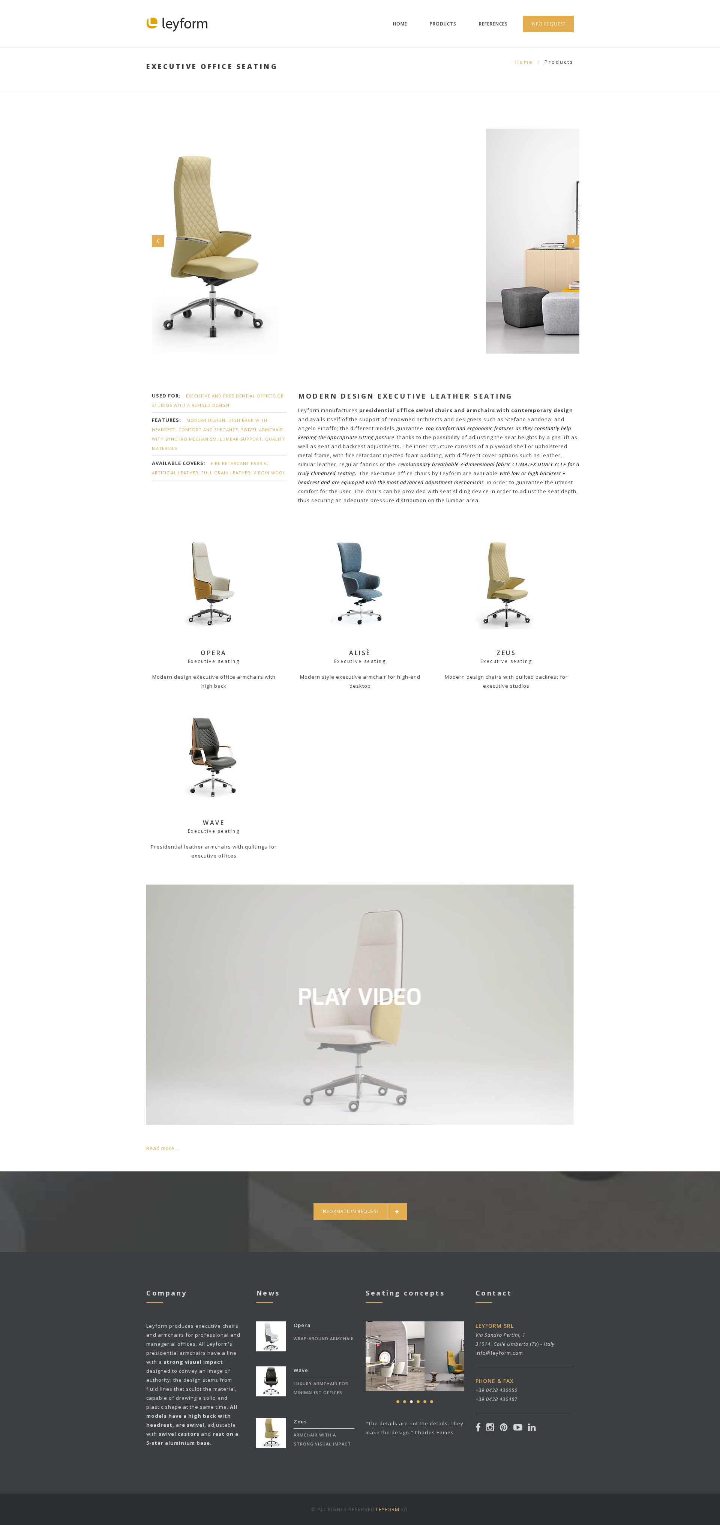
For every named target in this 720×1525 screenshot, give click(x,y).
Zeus (300, 1421)
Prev (158, 241)
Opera (302, 1325)
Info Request (548, 24)
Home (400, 24)
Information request (350, 1211)
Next (573, 241)
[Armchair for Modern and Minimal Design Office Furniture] (360, 987)
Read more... (162, 1148)
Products (443, 24)
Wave (301, 1370)
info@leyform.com (499, 1353)
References (493, 24)
